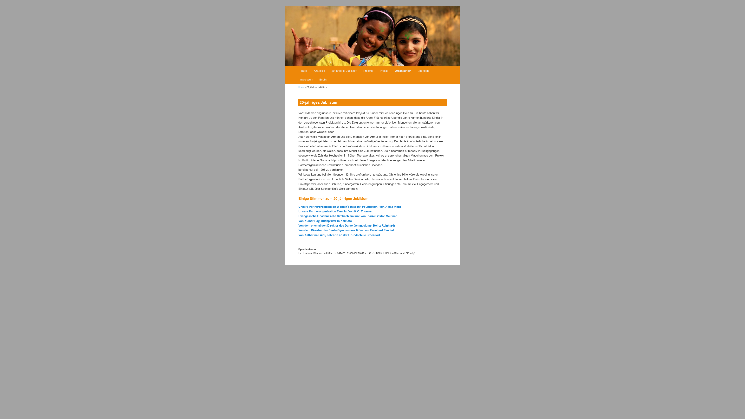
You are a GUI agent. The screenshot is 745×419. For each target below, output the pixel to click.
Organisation (403, 71)
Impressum (306, 79)
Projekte (368, 71)
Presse (384, 71)
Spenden (423, 71)
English (323, 79)
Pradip (304, 71)
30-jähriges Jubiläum (344, 71)
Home (301, 86)
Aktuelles (319, 71)
